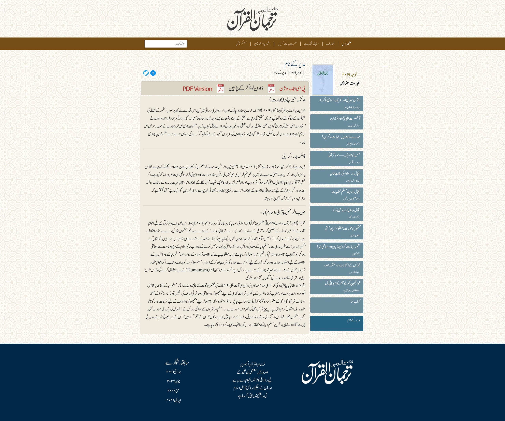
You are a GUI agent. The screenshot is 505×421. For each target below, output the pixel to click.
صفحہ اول (346, 43)
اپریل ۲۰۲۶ (173, 400)
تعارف (330, 43)
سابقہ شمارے (311, 43)
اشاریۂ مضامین (262, 43)
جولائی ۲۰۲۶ (173, 372)
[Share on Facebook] (152, 72)
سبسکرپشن (241, 43)
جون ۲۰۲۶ (173, 381)
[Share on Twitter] (146, 72)
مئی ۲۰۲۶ (174, 391)
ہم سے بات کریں (287, 43)
